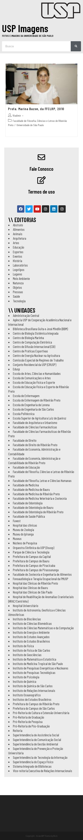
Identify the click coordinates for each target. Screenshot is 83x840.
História (17, 261)
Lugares (17, 274)
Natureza (18, 283)
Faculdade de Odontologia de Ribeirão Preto (38, 512)
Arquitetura (19, 238)
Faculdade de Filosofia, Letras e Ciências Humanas (42, 480)
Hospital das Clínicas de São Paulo (32, 592)
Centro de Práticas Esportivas (30, 351)
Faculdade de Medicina (26, 485)
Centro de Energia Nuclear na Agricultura (36, 355)
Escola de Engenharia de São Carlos (33, 409)
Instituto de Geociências (27, 655)
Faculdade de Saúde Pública (29, 516)
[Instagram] (45, 209)
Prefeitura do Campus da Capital (32, 556)
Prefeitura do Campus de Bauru (31, 561)
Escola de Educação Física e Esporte (34, 382)
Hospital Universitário (25, 606)
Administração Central (26, 315)
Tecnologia (19, 301)
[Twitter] (29, 209)
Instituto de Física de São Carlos (31, 650)
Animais (17, 234)
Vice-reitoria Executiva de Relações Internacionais (42, 771)
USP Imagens (25, 28)
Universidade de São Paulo (30, 125)
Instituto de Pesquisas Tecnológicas (34, 672)
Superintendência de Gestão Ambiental (35, 744)
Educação (18, 247)
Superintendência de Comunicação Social (37, 740)
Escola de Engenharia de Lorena (31, 405)
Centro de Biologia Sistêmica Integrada (35, 333)
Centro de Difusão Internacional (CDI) (34, 347)
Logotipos (18, 270)
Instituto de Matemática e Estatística (34, 659)
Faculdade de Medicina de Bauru (31, 489)
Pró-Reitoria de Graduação (28, 717)
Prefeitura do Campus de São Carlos (34, 708)
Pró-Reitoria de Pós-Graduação (31, 726)
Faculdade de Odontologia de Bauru (33, 507)
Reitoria (17, 730)
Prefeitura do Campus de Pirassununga (36, 570)
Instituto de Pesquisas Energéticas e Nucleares (40, 668)
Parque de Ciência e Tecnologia (31, 552)
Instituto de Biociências (27, 619)
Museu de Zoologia (23, 530)
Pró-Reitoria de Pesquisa (28, 722)
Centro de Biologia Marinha (28, 338)
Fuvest (17, 521)
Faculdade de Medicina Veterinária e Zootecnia (40, 498)
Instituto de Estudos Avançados (31, 637)
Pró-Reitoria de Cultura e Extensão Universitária (41, 713)
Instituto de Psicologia (26, 677)
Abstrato (18, 225)
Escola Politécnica (23, 414)
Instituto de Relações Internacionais (34, 690)
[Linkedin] (53, 209)
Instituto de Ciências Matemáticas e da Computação (43, 628)
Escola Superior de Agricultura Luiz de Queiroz (39, 418)
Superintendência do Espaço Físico (33, 762)
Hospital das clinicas (25, 525)
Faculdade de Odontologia (28, 503)
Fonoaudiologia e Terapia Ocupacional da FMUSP (40, 579)
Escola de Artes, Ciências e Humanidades (37, 373)
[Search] (76, 46)
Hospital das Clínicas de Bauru (30, 588)
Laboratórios (20, 265)
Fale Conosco (41, 169)
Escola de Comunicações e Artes (32, 378)
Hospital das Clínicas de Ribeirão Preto (35, 583)
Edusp (16, 369)
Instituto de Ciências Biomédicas (32, 623)
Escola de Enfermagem (26, 396)
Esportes (18, 252)
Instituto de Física (23, 646)
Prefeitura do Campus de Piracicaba (34, 565)
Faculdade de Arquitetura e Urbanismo (35, 423)
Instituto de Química (24, 681)
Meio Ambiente (21, 278)
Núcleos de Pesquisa (25, 543)
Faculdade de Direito (24, 440)
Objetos (17, 287)
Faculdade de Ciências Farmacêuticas (35, 427)
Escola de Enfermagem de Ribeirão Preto (36, 400)
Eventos (17, 256)
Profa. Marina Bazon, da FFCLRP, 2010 (36, 108)
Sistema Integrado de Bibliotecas (32, 766)
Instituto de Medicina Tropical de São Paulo (38, 664)
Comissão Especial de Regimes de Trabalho (38, 360)
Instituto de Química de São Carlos (33, 686)
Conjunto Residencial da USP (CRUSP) (34, 365)
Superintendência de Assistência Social (36, 735)
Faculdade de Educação (26, 467)
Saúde (16, 296)
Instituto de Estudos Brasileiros (31, 641)
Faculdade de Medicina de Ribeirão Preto (36, 494)
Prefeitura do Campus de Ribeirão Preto (36, 704)
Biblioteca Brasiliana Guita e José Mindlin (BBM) (40, 329)
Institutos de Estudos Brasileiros (32, 699)
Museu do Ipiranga (23, 534)
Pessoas (18, 292)
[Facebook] (20, 209)
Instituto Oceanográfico (27, 695)
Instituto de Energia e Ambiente (31, 632)
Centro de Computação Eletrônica (32, 342)
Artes (16, 243)
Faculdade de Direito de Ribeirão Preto (35, 445)
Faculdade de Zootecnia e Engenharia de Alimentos (42, 574)
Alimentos (19, 229)
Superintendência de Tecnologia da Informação (40, 757)
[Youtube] (37, 209)
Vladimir (17, 115)
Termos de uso (41, 192)
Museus (17, 538)
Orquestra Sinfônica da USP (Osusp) (33, 548)
